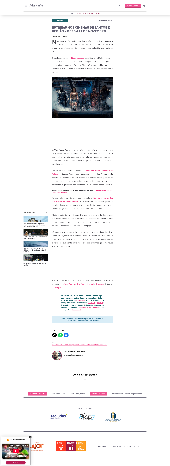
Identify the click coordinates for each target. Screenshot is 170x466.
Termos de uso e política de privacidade (127, 394)
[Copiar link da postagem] (54, 335)
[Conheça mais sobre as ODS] (71, 446)
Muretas (78, 13)
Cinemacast (76, 310)
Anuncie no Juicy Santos (37, 394)
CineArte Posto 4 (67, 284)
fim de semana (100, 345)
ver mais (46, 212)
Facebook (91, 303)
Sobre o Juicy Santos (77, 394)
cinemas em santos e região (64, 345)
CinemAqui (80, 300)
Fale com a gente (58, 394)
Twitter (100, 303)
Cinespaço (100, 284)
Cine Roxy (81, 284)
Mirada (98, 13)
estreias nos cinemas (85, 345)
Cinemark (90, 284)
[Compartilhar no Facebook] (66, 335)
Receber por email (133, 5)
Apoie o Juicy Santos (98, 394)
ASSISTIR (15, 462)
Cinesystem (58, 288)
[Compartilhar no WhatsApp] (60, 335)
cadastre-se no (90, 307)
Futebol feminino (88, 13)
